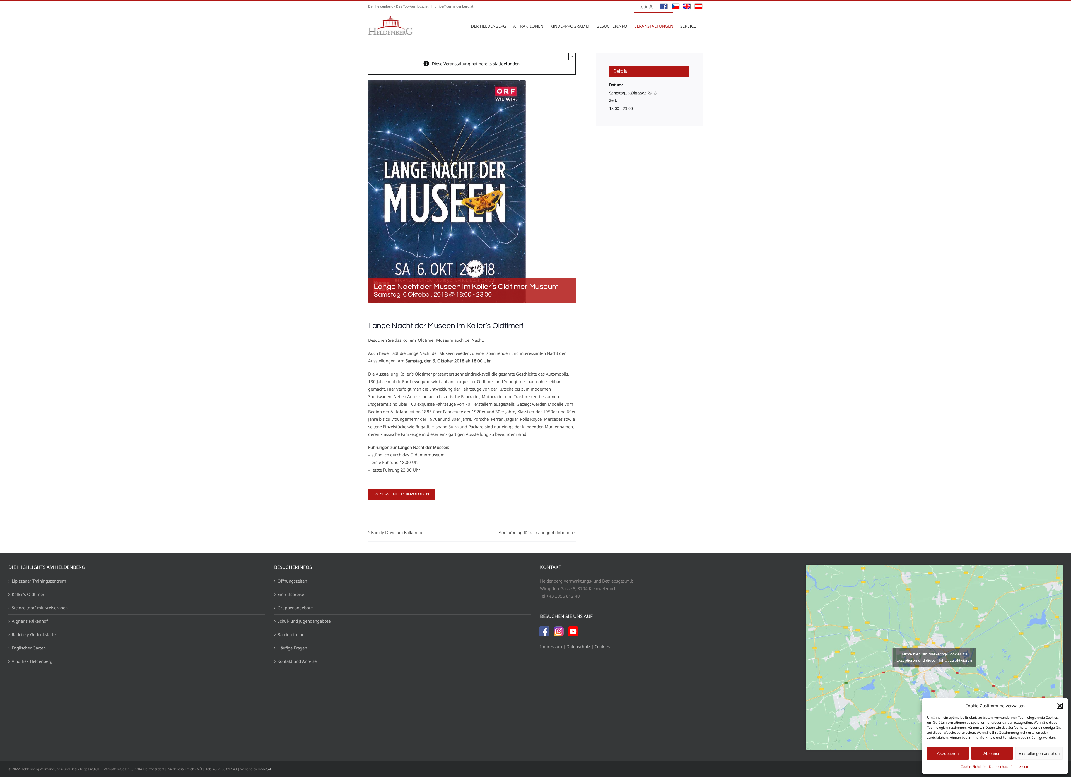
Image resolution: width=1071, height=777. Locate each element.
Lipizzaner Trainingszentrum (39, 581)
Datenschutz (999, 766)
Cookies (602, 646)
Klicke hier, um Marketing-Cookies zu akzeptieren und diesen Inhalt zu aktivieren (934, 657)
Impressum (1020, 766)
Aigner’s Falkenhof (30, 621)
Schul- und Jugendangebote (304, 621)
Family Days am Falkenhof (397, 532)
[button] (1060, 706)
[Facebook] (544, 630)
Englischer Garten (29, 648)
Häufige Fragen (292, 648)
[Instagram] (559, 630)
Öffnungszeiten (292, 581)
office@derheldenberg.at (454, 6)
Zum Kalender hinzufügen (402, 494)
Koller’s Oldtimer (28, 594)
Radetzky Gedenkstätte (34, 634)
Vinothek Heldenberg (32, 661)
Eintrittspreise (291, 594)
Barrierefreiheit (292, 634)
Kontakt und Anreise (297, 661)
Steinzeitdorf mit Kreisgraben (40, 607)
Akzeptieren (948, 753)
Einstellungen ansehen (1039, 753)
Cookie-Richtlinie (973, 766)
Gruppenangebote (295, 607)
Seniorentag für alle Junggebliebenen (535, 532)
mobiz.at (264, 769)
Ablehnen (991, 753)
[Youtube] (573, 630)
